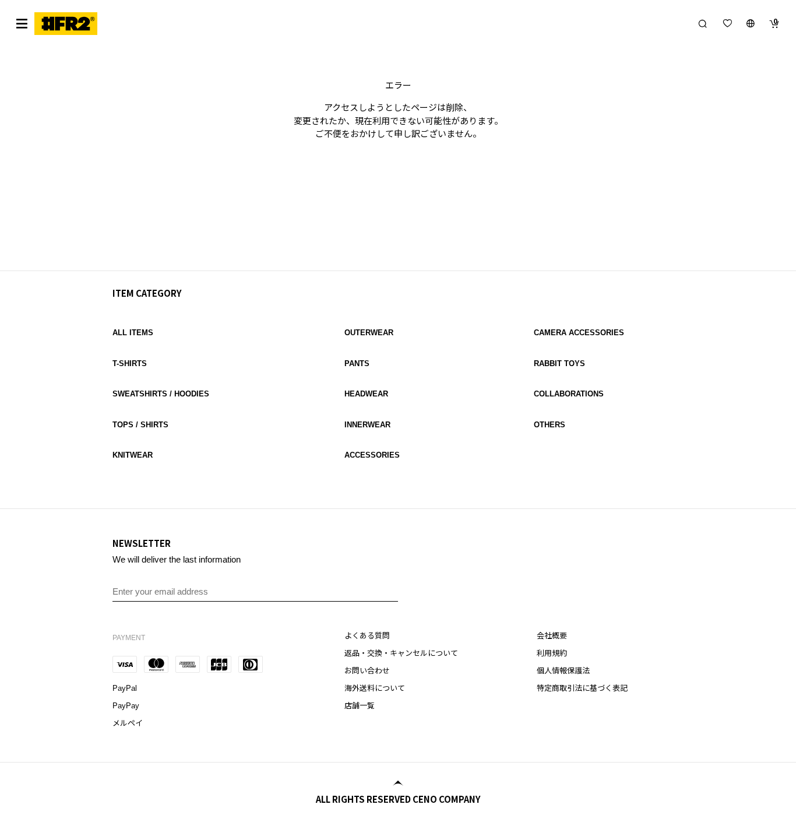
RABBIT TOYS (559, 363)
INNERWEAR (367, 424)
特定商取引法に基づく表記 (582, 688)
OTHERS (549, 424)
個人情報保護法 (563, 670)
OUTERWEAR (368, 332)
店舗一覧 (359, 705)
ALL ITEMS (132, 332)
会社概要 (552, 635)
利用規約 (552, 653)
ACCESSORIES (372, 455)
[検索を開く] (703, 23)
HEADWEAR (366, 393)
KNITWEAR (132, 455)
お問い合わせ (367, 670)
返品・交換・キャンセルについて (401, 653)
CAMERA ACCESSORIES (579, 332)
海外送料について (374, 688)
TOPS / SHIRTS (140, 424)
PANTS (356, 363)
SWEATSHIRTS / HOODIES (160, 393)
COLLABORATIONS (569, 393)
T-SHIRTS (129, 363)
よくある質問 (367, 635)
